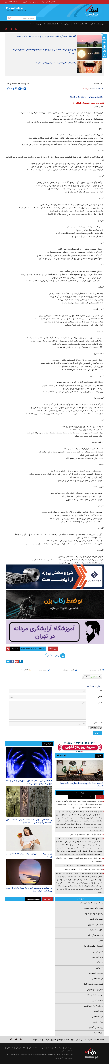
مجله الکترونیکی (21, 1047)
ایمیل (100, 696)
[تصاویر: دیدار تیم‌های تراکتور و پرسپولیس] (79, 770)
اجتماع (60, 1039)
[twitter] (8, 661)
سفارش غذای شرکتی (95, 989)
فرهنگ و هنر (44, 1039)
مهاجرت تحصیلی (96, 973)
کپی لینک (52, 648)
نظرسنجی (8, 2)
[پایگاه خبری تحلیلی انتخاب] (92, 12)
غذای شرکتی (98, 951)
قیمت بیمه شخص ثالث (93, 984)
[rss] (16, 29)
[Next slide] (58, 755)
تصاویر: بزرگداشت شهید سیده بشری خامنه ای (86, 834)
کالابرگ (100, 962)
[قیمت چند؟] (104, 42)
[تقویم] (104, 51)
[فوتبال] (104, 46)
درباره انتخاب (69, 1047)
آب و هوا (36, 2)
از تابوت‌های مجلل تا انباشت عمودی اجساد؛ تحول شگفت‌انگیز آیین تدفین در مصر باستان (29, 821)
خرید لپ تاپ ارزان (95, 924)
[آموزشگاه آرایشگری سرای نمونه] (55, 631)
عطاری (100, 940)
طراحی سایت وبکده (95, 994)
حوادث (34, 1039)
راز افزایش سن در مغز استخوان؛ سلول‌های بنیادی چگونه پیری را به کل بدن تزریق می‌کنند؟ (29, 782)
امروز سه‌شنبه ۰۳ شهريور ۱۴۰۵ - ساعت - (88, 24)
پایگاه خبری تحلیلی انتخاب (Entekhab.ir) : (88, 103)
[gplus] (17, 661)
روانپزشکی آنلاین (96, 1027)
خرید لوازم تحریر (96, 919)
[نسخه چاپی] (8, 89)
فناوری (53, 1039)
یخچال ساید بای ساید (94, 913)
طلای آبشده (98, 1022)
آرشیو (63, 1050)
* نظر (100, 702)
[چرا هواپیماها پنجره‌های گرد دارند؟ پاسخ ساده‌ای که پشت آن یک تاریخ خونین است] (29, 872)
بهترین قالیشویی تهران (93, 1005)
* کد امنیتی (98, 723)
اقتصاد (66, 1039)
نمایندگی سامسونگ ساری (92, 946)
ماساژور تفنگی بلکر (95, 935)
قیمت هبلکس (97, 978)
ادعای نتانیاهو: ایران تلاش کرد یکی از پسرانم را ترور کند (83, 869)
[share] (6, 29)
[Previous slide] (65, 755)
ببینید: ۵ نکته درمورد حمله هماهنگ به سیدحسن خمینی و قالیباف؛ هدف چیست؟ (79, 860)
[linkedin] (21, 661)
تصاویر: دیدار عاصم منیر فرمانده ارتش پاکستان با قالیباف (82, 865)
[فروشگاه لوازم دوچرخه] (55, 604)
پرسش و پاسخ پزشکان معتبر (91, 902)
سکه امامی (98, 1011)
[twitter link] (11, 1039)
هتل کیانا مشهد (96, 929)
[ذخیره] (16, 89)
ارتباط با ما (58, 1047)
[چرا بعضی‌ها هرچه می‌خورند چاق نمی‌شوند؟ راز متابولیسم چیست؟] (29, 838)
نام (101, 690)
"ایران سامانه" (58, 1058)
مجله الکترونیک (17, 2)
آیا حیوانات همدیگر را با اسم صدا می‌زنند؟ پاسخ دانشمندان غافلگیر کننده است (46, 36)
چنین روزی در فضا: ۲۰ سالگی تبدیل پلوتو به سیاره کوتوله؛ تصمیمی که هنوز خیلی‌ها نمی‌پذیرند (44, 51)
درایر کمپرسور (97, 957)
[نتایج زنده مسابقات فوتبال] (104, 55)
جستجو (70, 1050)
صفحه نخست (97, 88)
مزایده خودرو (98, 1000)
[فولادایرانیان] (55, 576)
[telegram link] (16, 1039)
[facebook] (12, 661)
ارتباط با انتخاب (51, 2)
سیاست (86, 88)
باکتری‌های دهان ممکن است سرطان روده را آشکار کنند (55, 62)
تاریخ (73, 1039)
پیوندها (42, 2)
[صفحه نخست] (104, 37)
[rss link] (21, 1039)
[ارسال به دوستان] (12, 89)
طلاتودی (99, 967)
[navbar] (106, 24)
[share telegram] (11, 29)
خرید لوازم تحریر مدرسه (93, 908)
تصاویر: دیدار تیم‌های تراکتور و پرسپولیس (85, 783)
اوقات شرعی (27, 2)
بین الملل (80, 1039)
